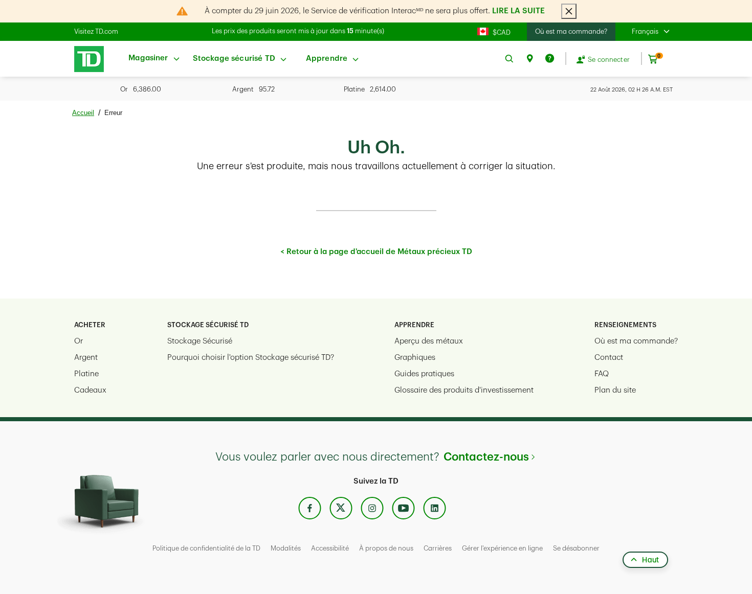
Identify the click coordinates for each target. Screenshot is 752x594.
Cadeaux (90, 390)
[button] (655, 31)
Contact (608, 357)
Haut (650, 559)
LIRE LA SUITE (518, 11)
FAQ (601, 374)
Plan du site (615, 390)
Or (78, 341)
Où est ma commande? (571, 31)
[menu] (154, 59)
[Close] (569, 11)
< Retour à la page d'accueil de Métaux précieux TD (376, 252)
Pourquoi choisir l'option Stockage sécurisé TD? (250, 357)
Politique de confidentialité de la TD (206, 548)
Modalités (286, 548)
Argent (86, 357)
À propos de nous (386, 548)
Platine (86, 374)
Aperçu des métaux (428, 341)
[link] (86, 59)
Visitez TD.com (96, 31)
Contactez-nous (486, 457)
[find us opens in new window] (529, 59)
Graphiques (414, 357)
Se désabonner (576, 548)
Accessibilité (330, 548)
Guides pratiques (424, 374)
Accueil (83, 113)
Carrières (438, 548)
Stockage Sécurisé (199, 341)
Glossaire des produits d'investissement (464, 390)
